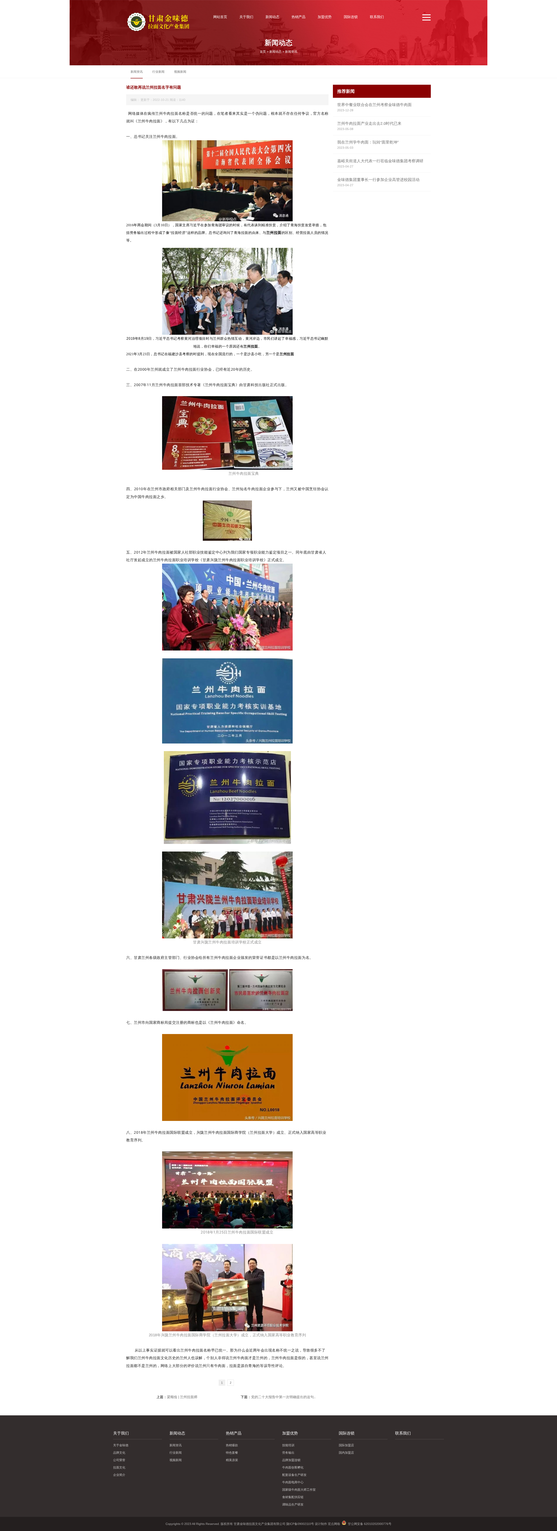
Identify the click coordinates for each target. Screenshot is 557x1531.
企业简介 (119, 1475)
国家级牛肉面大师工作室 (299, 1489)
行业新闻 (158, 71)
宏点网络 (334, 1524)
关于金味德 (120, 1445)
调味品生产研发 (293, 1504)
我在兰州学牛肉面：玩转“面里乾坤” (368, 142)
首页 (263, 51)
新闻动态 (272, 17)
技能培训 (288, 1445)
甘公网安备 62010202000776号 (368, 1524)
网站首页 (220, 17)
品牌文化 (119, 1452)
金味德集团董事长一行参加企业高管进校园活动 (378, 179)
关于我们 (246, 17)
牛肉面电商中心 (293, 1482)
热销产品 (298, 17)
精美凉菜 (232, 1460)
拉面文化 (119, 1467)
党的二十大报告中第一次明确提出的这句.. (283, 1397)
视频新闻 (180, 71)
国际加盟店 (346, 1445)
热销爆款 (232, 1445)
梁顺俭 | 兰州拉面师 (182, 1397)
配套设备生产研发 (294, 1475)
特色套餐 (232, 1452)
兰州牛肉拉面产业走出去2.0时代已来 (369, 123)
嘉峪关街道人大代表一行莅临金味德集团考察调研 (380, 161)
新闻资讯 (291, 51)
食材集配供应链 (293, 1497)
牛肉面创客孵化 (293, 1467)
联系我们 (377, 17)
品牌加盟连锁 (291, 1460)
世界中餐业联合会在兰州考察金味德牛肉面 (374, 105)
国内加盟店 (346, 1452)
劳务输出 (288, 1452)
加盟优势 (325, 17)
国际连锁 (351, 17)
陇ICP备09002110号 (300, 1524)
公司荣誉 (119, 1460)
